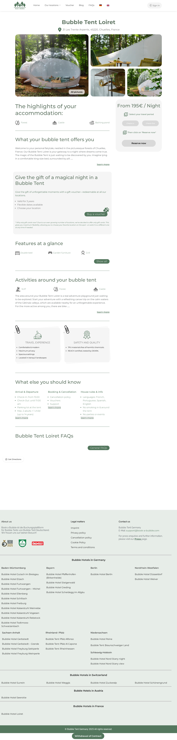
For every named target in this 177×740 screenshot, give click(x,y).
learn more (103, 164)
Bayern (50, 568)
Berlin (94, 568)
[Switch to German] (100, 5)
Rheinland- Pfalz (55, 632)
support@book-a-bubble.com (142, 530)
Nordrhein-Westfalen (147, 568)
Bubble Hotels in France (88, 706)
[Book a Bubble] (20, 6)
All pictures (77, 92)
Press (138, 539)
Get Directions (14, 459)
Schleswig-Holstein (101, 652)
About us (6, 521)
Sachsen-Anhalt (11, 632)
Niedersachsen (99, 632)
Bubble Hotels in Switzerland (88, 675)
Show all (102, 261)
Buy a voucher (96, 214)
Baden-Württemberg (13, 568)
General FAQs (98, 447)
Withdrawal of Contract (88, 736)
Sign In (156, 5)
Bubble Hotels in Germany (88, 560)
